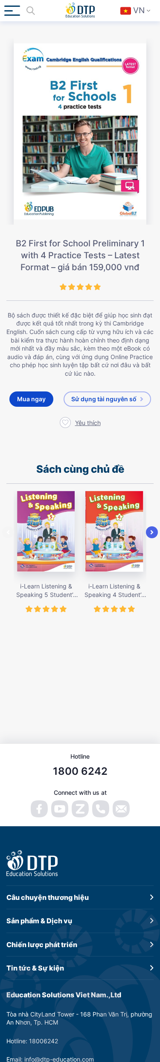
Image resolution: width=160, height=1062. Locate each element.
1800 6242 (80, 771)
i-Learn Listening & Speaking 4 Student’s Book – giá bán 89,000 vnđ (114, 590)
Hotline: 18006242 (32, 1041)
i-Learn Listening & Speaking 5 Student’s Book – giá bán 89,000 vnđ (46, 590)
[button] (8, 532)
